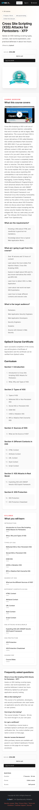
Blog (16, 803)
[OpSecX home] (5, 3)
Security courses (9, 803)
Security (29, 805)
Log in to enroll (9, 60)
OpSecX (11, 45)
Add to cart (19, 56)
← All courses (6, 11)
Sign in (26, 3)
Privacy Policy (23, 803)
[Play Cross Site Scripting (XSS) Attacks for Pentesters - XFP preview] (19, 114)
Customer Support (20, 805)
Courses (19, 3)
